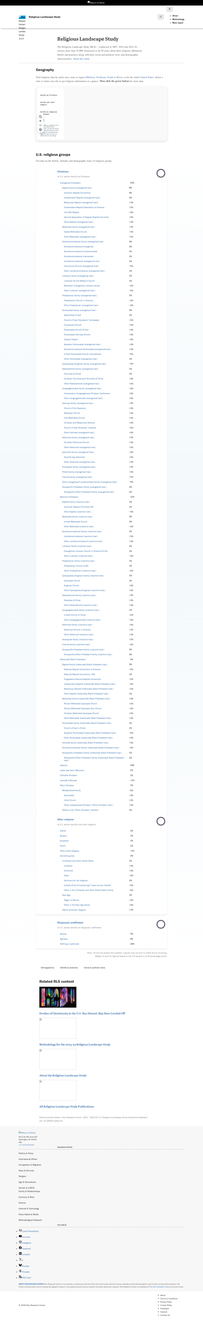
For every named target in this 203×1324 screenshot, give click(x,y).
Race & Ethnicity (26, 1170)
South (110, 77)
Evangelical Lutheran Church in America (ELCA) (86, 551)
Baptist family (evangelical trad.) (77, 188)
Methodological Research (30, 1220)
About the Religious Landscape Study (62, 1075)
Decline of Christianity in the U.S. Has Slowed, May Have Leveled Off (82, 1013)
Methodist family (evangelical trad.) (78, 227)
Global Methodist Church (75, 231)
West (119, 77)
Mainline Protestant (69, 497)
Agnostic (64, 939)
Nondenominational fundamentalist (80, 251)
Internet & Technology (29, 1208)
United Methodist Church (75, 521)
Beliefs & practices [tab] (69, 967)
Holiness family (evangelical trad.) (77, 403)
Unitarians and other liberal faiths (77, 861)
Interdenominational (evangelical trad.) (82, 261)
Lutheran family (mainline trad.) (77, 546)
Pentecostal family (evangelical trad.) (79, 310)
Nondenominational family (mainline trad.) (82, 531)
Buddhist (64, 840)
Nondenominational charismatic (79, 256)
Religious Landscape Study (44, 17)
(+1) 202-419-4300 (26, 1145)
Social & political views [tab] (94, 967)
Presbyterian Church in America (78, 300)
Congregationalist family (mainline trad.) (80, 610)
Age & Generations (27, 1182)
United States (147, 77)
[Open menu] (161, 17)
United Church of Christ (75, 615)
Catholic (63, 765)
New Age (66, 895)
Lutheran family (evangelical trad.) (78, 276)
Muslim (63, 835)
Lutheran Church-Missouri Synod (79, 281)
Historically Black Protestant (73, 659)
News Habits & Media (29, 1214)
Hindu (63, 845)
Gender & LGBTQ (26, 1187)
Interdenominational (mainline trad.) (81, 536)
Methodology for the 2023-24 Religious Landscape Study (74, 1044)
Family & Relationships (29, 1191)
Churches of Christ (72, 373)
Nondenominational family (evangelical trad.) (83, 241)
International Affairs (28, 1159)
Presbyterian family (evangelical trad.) (79, 295)
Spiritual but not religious (76, 880)
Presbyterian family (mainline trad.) (78, 561)
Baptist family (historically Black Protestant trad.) (84, 664)
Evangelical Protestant (70, 183)
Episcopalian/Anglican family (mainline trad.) (83, 575)
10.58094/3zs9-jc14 (53, 1120)
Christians (62, 171)
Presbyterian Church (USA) (76, 566)
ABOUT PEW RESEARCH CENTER (31, 1284)
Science (22, 1202)
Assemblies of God (72, 315)
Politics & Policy (26, 1153)
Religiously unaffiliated (70, 922)
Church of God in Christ (74, 728)
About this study (81, 58)
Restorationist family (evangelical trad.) (80, 369)
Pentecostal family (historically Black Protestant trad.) (87, 723)
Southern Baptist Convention (77, 192)
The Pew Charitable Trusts (159, 1287)
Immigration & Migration (30, 1164)
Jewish (63, 830)
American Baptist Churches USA (78, 507)
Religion (22, 1176)
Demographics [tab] (47, 967)
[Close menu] (169, 9)
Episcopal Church (72, 580)
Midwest (90, 77)
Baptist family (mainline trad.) (76, 502)
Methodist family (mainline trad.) (77, 516)
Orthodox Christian (68, 775)
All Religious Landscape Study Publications (66, 1106)
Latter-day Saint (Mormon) (72, 770)
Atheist (63, 934)
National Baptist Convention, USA (79, 674)
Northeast (101, 77)
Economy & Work (26, 1197)
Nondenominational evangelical (78, 246)
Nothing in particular (69, 944)
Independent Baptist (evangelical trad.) (82, 197)
